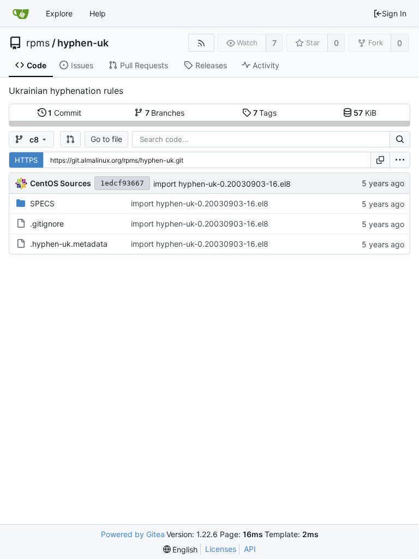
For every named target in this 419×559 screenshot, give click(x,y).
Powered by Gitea (133, 534)
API (250, 549)
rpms (38, 43)
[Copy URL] (380, 160)
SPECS (42, 203)
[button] (70, 139)
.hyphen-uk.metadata (68, 243)
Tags (265, 112)
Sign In (394, 13)
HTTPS (26, 160)
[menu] (400, 160)
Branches (165, 112)
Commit (64, 112)
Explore (59, 13)
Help (97, 13)
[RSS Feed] (201, 43)
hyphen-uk (83, 43)
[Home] (20, 13)
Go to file (106, 139)
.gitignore (47, 223)
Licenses (220, 549)
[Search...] (400, 139)
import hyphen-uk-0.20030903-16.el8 (222, 183)
